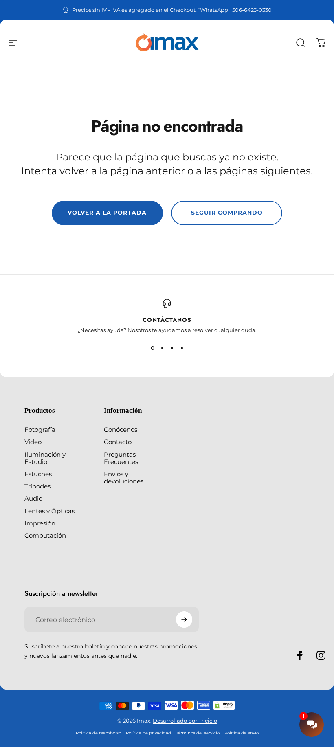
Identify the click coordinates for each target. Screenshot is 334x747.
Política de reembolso (98, 733)
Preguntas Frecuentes (121, 458)
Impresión (39, 523)
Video (33, 442)
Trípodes (37, 486)
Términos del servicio (198, 733)
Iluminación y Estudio (45, 458)
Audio (33, 498)
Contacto (118, 442)
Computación (45, 535)
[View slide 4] (182, 348)
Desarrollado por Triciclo (185, 720)
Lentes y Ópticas (49, 511)
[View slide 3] (172, 348)
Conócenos (120, 429)
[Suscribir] (184, 619)
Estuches (38, 474)
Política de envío (241, 733)
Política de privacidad (148, 733)
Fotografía (39, 429)
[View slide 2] (162, 348)
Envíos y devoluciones (123, 477)
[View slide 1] (152, 348)
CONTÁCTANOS (167, 320)
